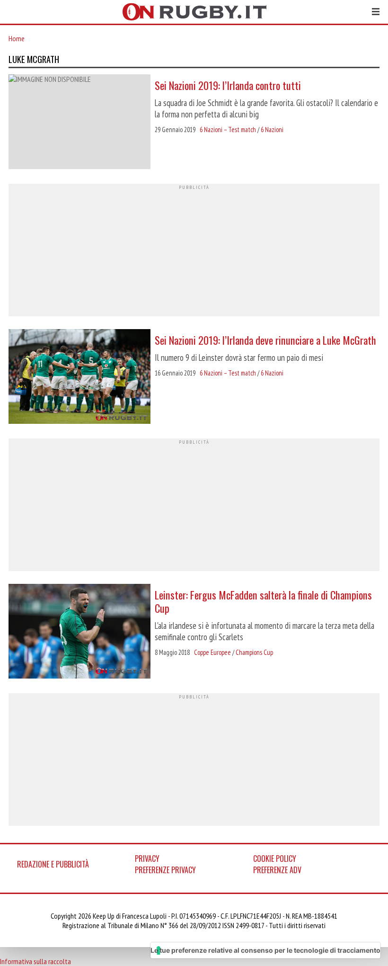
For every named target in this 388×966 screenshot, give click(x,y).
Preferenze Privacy (165, 870)
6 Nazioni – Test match (228, 129)
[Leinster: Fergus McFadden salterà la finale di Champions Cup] (79, 632)
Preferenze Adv (277, 870)
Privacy (147, 858)
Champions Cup (254, 652)
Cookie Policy (274, 858)
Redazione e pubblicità (53, 864)
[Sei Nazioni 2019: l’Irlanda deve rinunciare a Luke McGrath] (79, 377)
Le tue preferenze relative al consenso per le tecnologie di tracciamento (265, 950)
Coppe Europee (212, 652)
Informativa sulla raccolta (35, 961)
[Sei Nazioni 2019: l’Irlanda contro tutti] (79, 122)
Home (17, 38)
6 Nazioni (272, 129)
